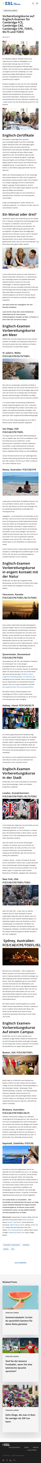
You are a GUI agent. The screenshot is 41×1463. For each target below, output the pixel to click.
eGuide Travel (12, 1222)
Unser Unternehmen (14, 1447)
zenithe (33, 1225)
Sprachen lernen (10, 11)
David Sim (25, 1220)
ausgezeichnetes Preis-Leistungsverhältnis (19, 687)
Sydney (5, 1249)
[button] (37, 3)
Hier (18, 205)
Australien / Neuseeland (11, 1245)
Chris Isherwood (13, 1230)
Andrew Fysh (13, 1232)
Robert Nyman (15, 1225)
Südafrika (26, 1245)
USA (12, 1249)
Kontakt (26, 1447)
